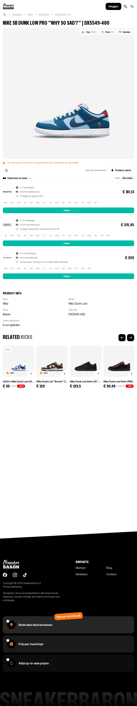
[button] (68, 178)
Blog (109, 568)
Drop (107, 32)
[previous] (122, 337)
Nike (30, 14)
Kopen (67, 210)
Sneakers (17, 14)
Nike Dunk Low (63, 14)
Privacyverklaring (12, 586)
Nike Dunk (43, 14)
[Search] (125, 6)
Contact (111, 574)
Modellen (82, 574)
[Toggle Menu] (132, 6)
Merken (81, 568)
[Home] (4, 14)
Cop (88, 32)
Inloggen (113, 6)
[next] (130, 337)
